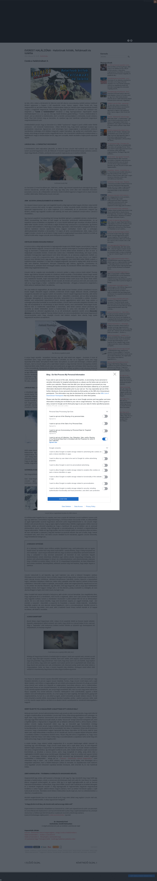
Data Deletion (66, 506)
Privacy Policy (90, 506)
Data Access (78, 506)
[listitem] (78, 411)
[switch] (105, 416)
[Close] (115, 375)
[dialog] (78, 440)
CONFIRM (63, 499)
